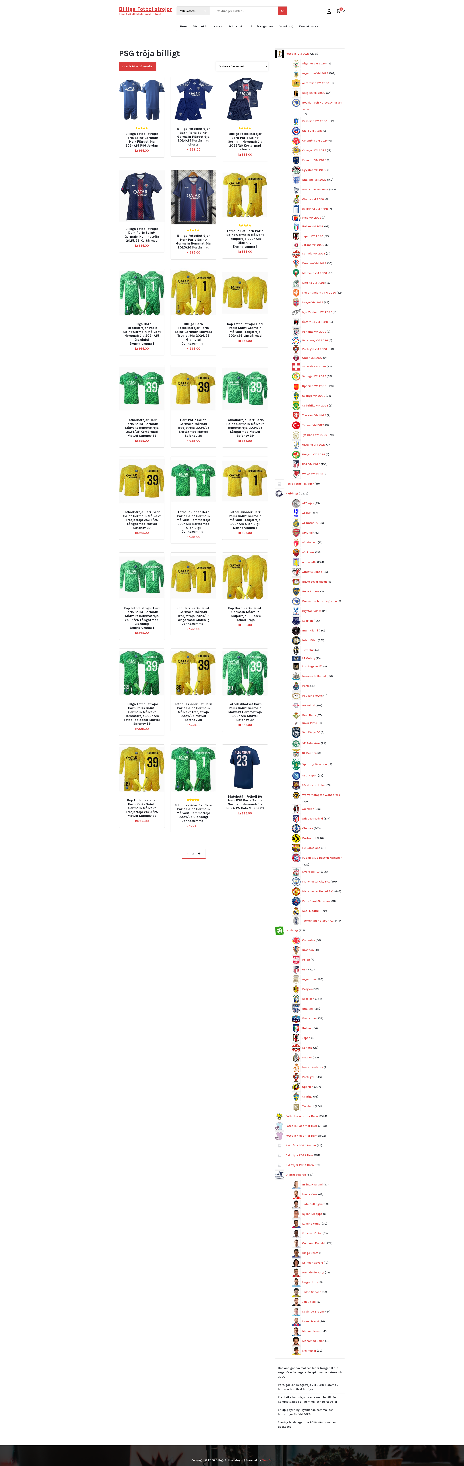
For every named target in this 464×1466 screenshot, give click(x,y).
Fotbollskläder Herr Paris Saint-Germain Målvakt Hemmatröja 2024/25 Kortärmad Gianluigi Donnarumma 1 (193, 522)
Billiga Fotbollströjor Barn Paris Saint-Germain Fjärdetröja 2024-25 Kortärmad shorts (193, 136)
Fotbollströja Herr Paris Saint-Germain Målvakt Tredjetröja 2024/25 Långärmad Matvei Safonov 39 (142, 520)
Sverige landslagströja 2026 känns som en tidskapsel (307, 1424)
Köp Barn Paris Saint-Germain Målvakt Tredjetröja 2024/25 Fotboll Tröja (245, 614)
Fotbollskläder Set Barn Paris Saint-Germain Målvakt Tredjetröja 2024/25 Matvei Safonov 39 (193, 712)
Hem (183, 26)
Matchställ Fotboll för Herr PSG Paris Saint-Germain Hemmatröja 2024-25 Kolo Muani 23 (245, 802)
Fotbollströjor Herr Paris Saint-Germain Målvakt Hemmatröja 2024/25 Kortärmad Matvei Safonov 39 (142, 427)
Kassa (218, 26)
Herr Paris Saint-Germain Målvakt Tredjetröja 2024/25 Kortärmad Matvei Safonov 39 (193, 427)
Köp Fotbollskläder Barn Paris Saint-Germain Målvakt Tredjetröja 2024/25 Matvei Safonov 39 (142, 808)
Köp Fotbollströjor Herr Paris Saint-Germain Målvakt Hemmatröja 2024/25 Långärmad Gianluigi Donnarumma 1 (142, 618)
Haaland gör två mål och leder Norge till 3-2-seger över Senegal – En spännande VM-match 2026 (310, 1372)
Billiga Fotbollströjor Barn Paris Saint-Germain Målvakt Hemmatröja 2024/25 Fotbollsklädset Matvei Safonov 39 (142, 714)
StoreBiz (267, 1460)
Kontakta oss (308, 26)
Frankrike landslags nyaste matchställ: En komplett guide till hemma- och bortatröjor (307, 1399)
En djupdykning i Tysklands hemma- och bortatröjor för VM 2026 (306, 1412)
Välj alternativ (143, 127)
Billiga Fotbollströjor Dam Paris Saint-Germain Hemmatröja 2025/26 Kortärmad (142, 235)
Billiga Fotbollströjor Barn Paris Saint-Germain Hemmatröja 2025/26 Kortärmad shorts (245, 141)
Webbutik (200, 26)
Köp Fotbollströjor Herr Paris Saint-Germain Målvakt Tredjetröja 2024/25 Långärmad (245, 330)
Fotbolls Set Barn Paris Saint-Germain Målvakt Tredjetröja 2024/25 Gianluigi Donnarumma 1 (245, 238)
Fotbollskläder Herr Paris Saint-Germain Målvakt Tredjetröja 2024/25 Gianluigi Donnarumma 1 (245, 520)
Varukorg (286, 26)
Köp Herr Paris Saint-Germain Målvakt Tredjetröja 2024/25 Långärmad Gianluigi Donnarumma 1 (193, 616)
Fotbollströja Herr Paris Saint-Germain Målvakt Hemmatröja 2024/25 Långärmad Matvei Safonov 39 (245, 427)
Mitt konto (236, 26)
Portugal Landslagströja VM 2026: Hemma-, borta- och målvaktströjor (308, 1387)
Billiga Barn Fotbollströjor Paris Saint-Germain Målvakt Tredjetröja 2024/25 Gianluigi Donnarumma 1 (193, 334)
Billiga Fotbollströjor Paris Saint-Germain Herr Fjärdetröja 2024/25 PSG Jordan (141, 140)
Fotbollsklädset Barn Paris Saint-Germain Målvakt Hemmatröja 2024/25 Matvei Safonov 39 (245, 712)
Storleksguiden (262, 26)
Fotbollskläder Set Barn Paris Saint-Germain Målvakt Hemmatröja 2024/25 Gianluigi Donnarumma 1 (193, 813)
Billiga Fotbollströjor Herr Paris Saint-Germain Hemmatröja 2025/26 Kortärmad (193, 241)
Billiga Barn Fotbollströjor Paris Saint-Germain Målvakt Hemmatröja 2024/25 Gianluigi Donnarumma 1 (142, 334)
